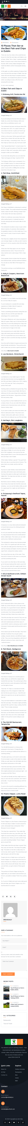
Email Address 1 (5, 1095)
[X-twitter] (8, 1)
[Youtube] (6, 1)
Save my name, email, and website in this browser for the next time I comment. (12, 955)
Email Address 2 (5, 1107)
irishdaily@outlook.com (8, 1109)
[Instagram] (2, 1)
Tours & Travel (7, 1023)
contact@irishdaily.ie (7, 1097)
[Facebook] (4, 1)
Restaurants (15, 42)
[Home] (6, 6)
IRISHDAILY (5, 42)
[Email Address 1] (3, 1091)
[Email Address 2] (3, 1103)
